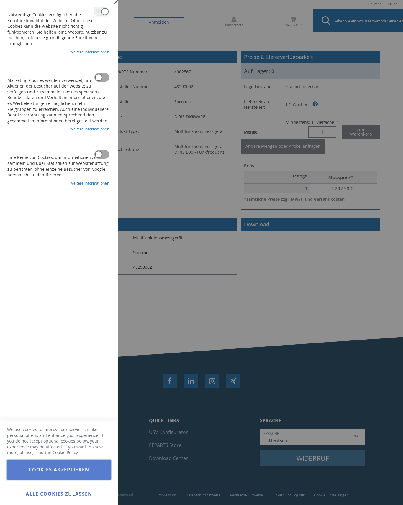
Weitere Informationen (89, 52)
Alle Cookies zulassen (59, 494)
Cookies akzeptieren (59, 469)
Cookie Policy (65, 452)
